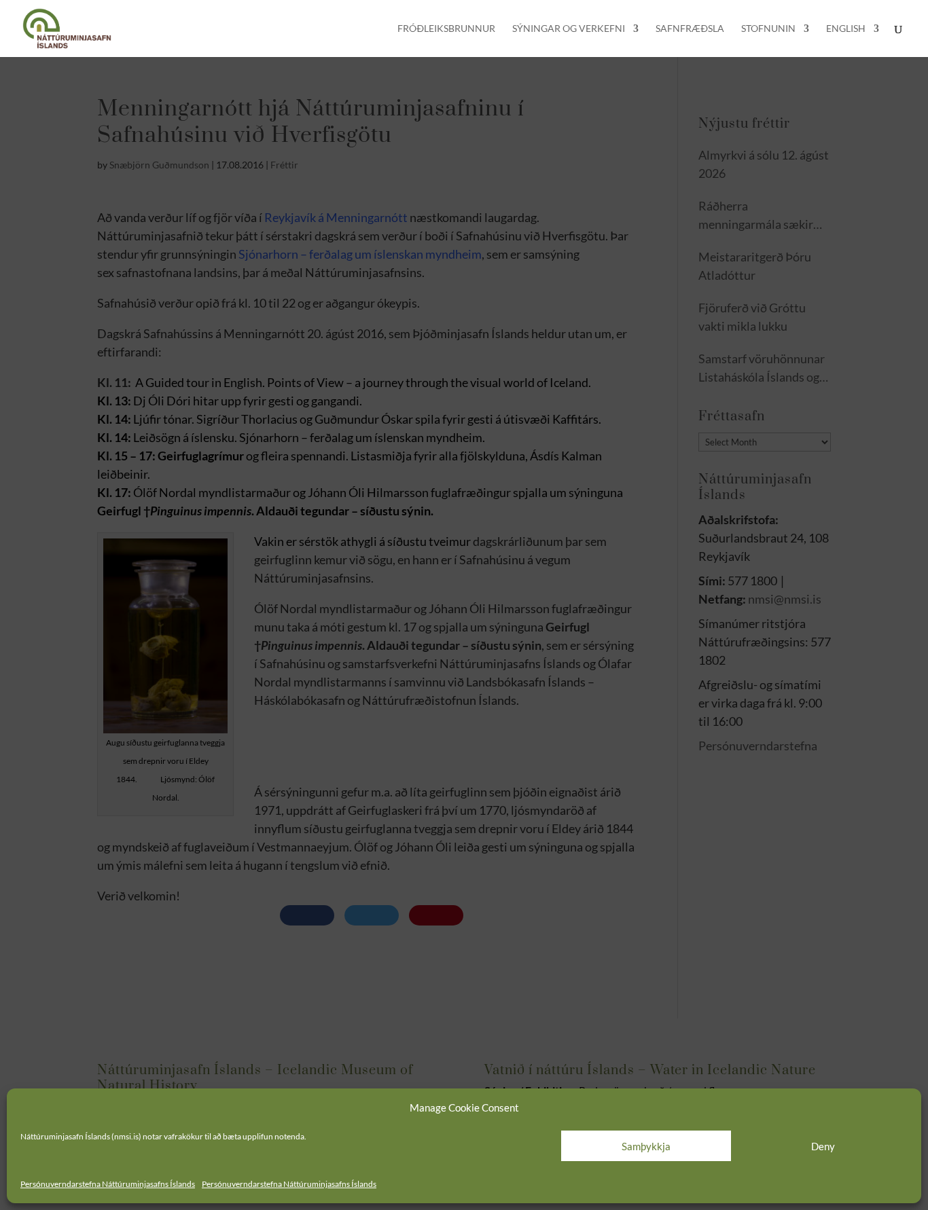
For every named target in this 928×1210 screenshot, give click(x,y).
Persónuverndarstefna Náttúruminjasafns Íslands (107, 1184)
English (845, 29)
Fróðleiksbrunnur (446, 29)
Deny (823, 1146)
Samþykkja (646, 1146)
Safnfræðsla (690, 29)
